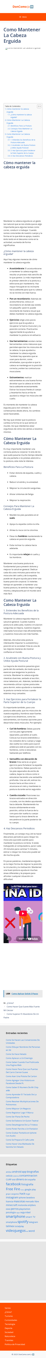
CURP (8, 1179)
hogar (28, 1194)
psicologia (11, 1212)
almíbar (9, 1172)
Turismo (9, 1316)
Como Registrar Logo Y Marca (19, 1112)
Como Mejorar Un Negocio (18, 1108)
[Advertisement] (23, 77)
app (24, 1171)
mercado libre (32, 1201)
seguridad (25, 1212)
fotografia (27, 1184)
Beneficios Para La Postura (21, 126)
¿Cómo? (10, 1003)
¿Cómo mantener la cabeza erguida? (21, 115)
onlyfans (31, 1205)
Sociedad (9, 1332)
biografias (33, 1171)
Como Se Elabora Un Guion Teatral (22, 1120)
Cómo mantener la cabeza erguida (18, 110)
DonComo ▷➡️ (23, 7)
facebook (13, 1184)
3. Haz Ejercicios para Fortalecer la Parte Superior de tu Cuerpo (23, 151)
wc (27, 1231)
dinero (20, 1179)
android (16, 1171)
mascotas (19, 1201)
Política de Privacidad (15, 1344)
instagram (12, 1197)
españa (32, 1179)
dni (26, 1179)
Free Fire (13, 1189)
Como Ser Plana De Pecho (17, 1116)
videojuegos (16, 1230)
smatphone (11, 1222)
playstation (24, 1208)
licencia (9, 1201)
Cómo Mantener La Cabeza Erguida (18, 121)
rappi (18, 1213)
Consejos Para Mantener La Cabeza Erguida (21, 129)
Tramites (9, 1340)
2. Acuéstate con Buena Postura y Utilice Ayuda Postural (23, 146)
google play (30, 1189)
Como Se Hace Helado (16, 1054)
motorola (22, 1205)
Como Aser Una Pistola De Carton (21, 1076)
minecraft (11, 1205)
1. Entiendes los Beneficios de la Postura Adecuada (23, 141)
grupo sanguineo (12, 1194)
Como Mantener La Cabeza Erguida (18, 135)
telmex (10, 1226)
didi (14, 1179)
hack (22, 1193)
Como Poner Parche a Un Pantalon (22, 1128)
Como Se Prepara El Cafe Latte (20, 1139)
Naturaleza (10, 1336)
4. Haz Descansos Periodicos (22, 156)
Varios (8, 1308)
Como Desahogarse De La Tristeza (22, 1124)
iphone (22, 1197)
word (32, 1231)
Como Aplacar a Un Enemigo (19, 1058)
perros (15, 1208)
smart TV (30, 1216)
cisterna (16, 1176)
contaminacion (28, 1175)
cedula (9, 1175)
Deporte (8, 1328)
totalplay (19, 1226)
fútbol (22, 1190)
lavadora (30, 1197)
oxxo (8, 1208)
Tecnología (10, 1324)
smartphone (15, 1216)
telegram (33, 1222)
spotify (23, 1221)
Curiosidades (11, 1320)
